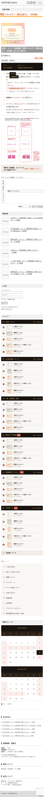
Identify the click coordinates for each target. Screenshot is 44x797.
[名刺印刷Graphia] (10, 2)
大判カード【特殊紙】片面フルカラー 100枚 (24, 251)
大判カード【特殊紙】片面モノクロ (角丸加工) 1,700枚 (27, 219)
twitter (28, 2)
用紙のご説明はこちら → (32, 169)
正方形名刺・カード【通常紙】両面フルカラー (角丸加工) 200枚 (22, 725)
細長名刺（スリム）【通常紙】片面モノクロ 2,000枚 (26, 241)
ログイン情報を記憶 (9, 299)
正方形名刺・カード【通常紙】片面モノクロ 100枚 (18, 735)
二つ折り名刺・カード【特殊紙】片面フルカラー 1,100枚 (26, 262)
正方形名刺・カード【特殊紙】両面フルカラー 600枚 (19, 732)
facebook (31, 2)
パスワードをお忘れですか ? (9, 306)
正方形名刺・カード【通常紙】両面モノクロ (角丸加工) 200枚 (26, 230)
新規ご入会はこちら (7, 309)
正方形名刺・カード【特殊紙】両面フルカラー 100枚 (19, 722)
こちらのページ (17, 97)
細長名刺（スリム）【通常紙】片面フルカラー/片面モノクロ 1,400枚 (26, 273)
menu (40, 2)
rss (34, 2)
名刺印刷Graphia (12, 793)
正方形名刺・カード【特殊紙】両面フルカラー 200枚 (19, 729)
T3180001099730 (16, 784)
